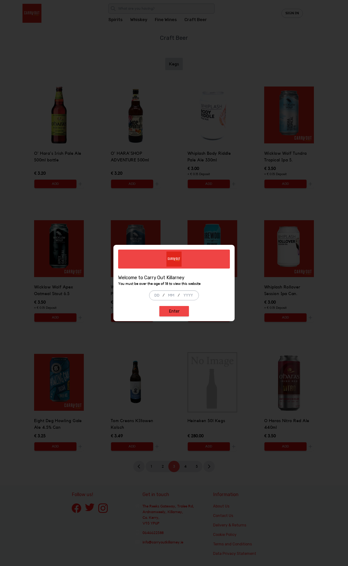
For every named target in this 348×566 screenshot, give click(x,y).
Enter (174, 311)
